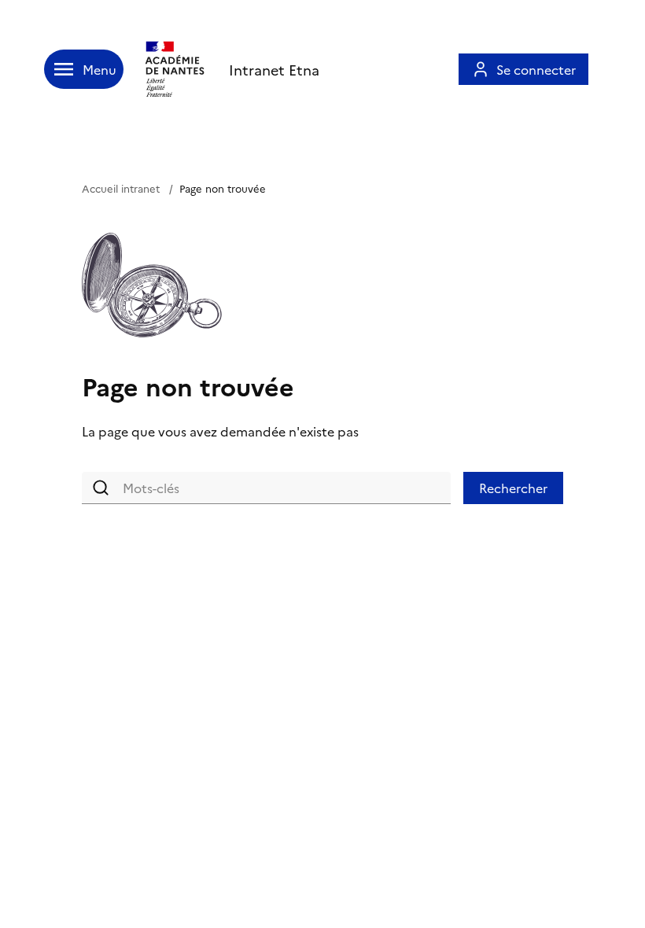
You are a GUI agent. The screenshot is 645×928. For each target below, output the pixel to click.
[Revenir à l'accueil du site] (176, 69)
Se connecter (536, 69)
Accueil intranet (121, 188)
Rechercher (513, 487)
